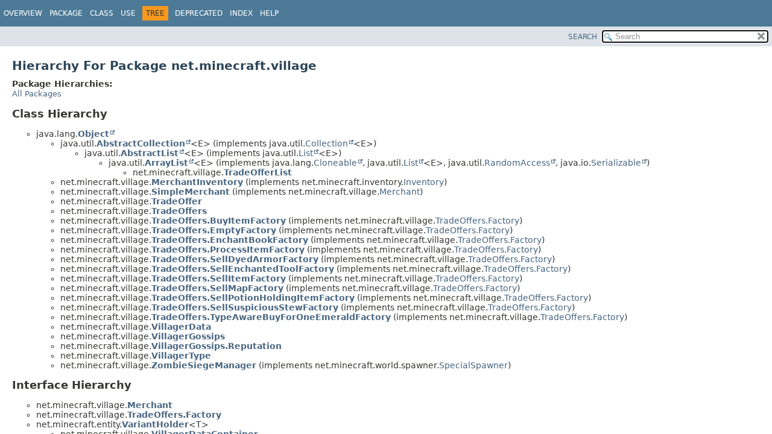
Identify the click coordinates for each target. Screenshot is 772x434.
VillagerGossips (188, 336)
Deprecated (199, 13)
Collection (326, 143)
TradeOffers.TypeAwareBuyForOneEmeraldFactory (271, 317)
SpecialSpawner (473, 365)
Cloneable (335, 163)
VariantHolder (155, 424)
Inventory (423, 182)
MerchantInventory (197, 182)
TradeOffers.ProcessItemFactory (228, 249)
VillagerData (181, 327)
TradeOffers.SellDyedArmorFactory (234, 259)
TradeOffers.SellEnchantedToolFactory (242, 269)
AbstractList (150, 153)
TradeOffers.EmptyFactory (213, 230)
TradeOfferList (258, 172)
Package (66, 13)
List (306, 153)
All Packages (37, 93)
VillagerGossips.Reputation (216, 346)
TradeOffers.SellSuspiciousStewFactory (244, 307)
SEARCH (582, 37)
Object (93, 134)
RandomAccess (517, 163)
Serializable (616, 163)
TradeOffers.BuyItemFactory (218, 220)
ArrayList (166, 163)
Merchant (399, 192)
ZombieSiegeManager (203, 365)
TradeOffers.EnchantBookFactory (229, 240)
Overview (23, 13)
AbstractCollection (140, 143)
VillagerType (181, 355)
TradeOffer (176, 201)
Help (269, 13)
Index (241, 13)
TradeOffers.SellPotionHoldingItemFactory (253, 298)
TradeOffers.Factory (477, 220)
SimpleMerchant (190, 192)
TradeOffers (179, 211)
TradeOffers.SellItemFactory (218, 278)
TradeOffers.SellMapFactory (217, 288)
